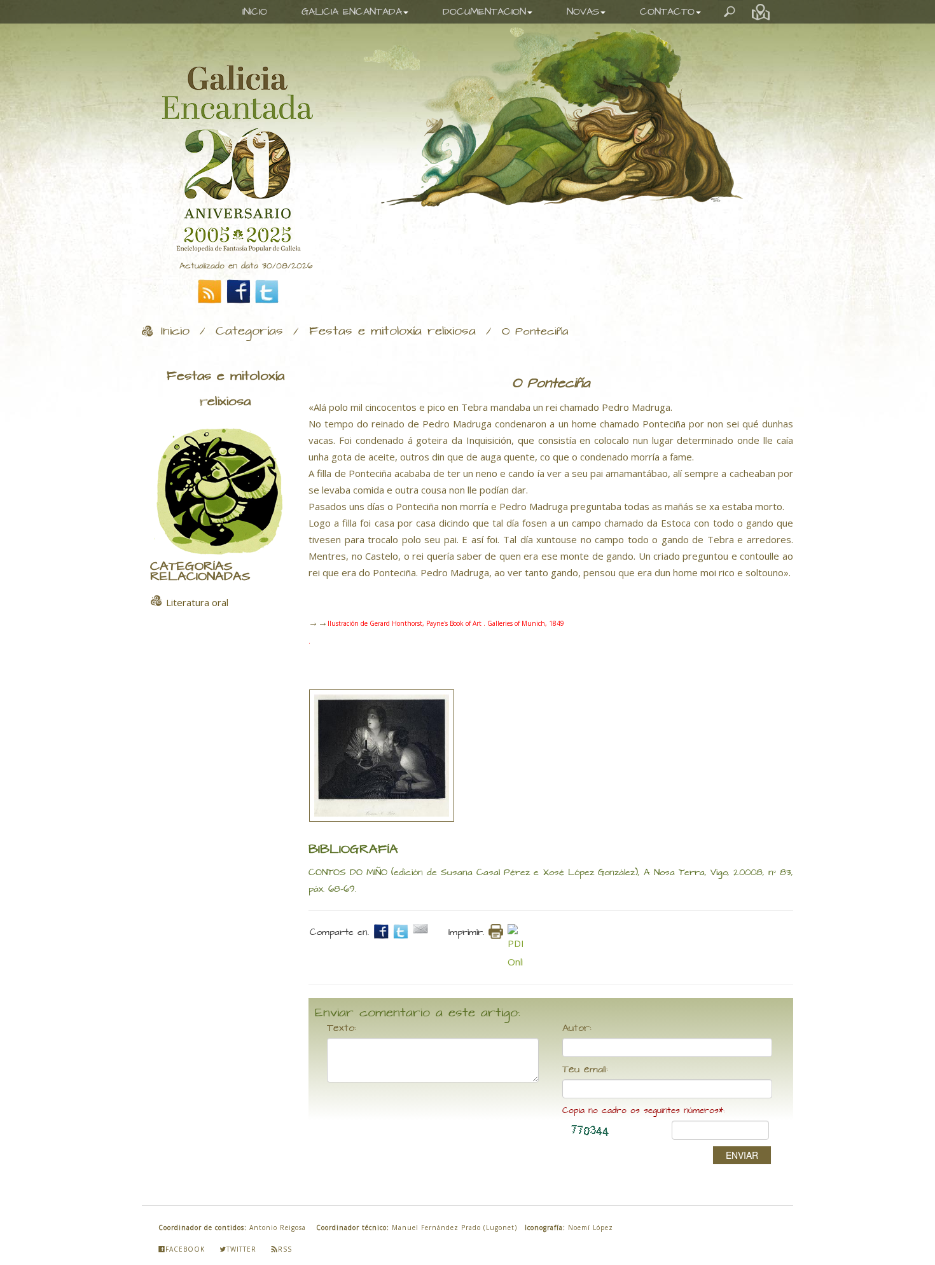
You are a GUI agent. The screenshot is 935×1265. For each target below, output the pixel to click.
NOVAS (583, 11)
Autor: (577, 1028)
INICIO (254, 11)
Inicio (175, 331)
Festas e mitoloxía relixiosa (392, 331)
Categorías (249, 331)
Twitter (241, 1249)
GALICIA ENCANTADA (351, 11)
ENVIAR (742, 1155)
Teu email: (585, 1069)
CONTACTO (667, 11)
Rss (285, 1249)
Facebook (185, 1249)
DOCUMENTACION (484, 11)
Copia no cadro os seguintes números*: (643, 1111)
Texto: (341, 1028)
